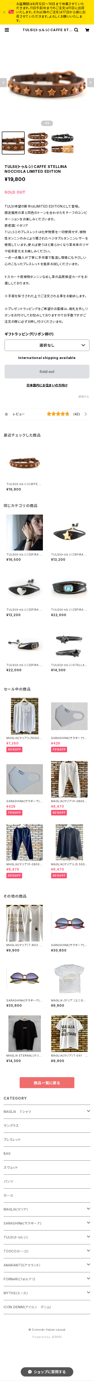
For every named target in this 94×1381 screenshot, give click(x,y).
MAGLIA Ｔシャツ (17, 1112)
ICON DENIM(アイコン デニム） (28, 1307)
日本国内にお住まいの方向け (47, 385)
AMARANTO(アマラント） (22, 1265)
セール (8, 1195)
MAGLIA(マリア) (16, 1209)
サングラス (11, 1125)
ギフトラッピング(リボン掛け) (29, 334)
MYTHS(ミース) (16, 1293)
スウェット (11, 1167)
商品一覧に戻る (47, 1083)
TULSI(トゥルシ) (16, 1237)
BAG (7, 1153)
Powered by (42, 1337)
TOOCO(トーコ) (16, 1251)
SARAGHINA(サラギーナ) (23, 1223)
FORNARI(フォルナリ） (20, 1279)
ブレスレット (12, 1139)
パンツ (8, 1181)
